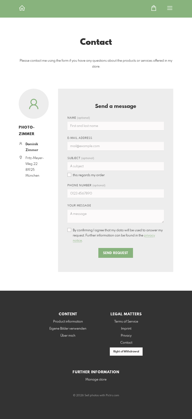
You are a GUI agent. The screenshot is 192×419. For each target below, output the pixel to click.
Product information (68, 321)
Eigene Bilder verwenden (67, 328)
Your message (79, 205)
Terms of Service (126, 321)
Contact (126, 342)
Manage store (96, 379)
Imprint (126, 328)
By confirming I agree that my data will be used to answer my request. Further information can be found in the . (118, 235)
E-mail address (79, 138)
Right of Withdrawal (126, 351)
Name (78, 118)
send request (115, 253)
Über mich (67, 335)
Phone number (86, 185)
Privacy (126, 335)
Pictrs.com (112, 395)
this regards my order (89, 175)
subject (80, 158)
